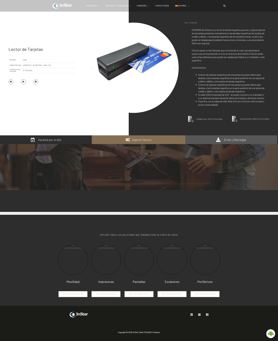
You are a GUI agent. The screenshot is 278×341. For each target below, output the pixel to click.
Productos (91, 6)
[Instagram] (199, 315)
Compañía (142, 6)
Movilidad (72, 281)
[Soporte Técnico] (128, 140)
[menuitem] (183, 6)
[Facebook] (207, 315)
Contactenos (162, 6)
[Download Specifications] (191, 119)
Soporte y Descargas (117, 6)
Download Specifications (209, 119)
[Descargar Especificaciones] (235, 119)
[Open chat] (270, 333)
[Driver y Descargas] (218, 140)
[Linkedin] (192, 315)
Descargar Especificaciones (254, 119)
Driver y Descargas (235, 139)
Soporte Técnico (141, 139)
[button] (98, 6)
